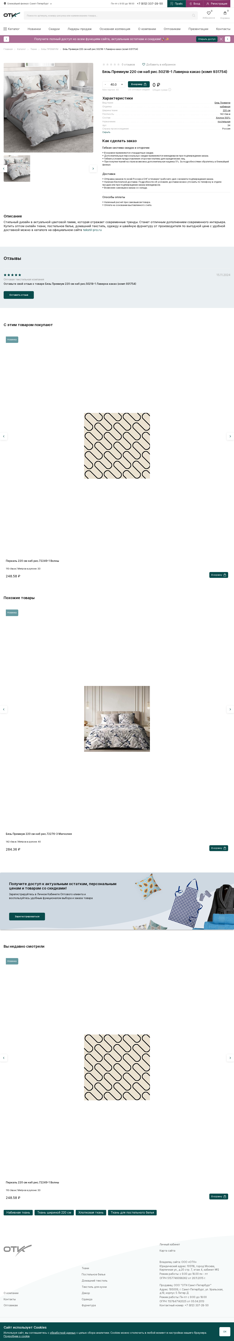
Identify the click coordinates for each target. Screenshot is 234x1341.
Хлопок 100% (223, 117)
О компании (147, 29)
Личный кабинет (170, 1244)
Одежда (87, 1299)
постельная (224, 121)
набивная (225, 106)
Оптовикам (172, 29)
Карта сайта (167, 1250)
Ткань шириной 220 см (54, 1212)
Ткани (85, 1268)
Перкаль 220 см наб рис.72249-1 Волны (32, 560)
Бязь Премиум (222, 102)
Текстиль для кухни (94, 1286)
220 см (226, 110)
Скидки (54, 29)
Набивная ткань (18, 1212)
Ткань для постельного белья (132, 1212)
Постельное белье (93, 1274)
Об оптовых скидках (139, 89)
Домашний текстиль (94, 1280)
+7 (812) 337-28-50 (150, 3)
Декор (86, 1293)
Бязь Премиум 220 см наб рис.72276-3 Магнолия (39, 833)
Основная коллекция (115, 29)
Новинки (34, 29)
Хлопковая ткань (90, 1212)
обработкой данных (63, 1332)
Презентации (198, 29)
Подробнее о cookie (16, 1336)
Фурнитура (89, 1305)
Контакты (223, 29)
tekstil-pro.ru (92, 230)
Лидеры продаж (80, 29)
